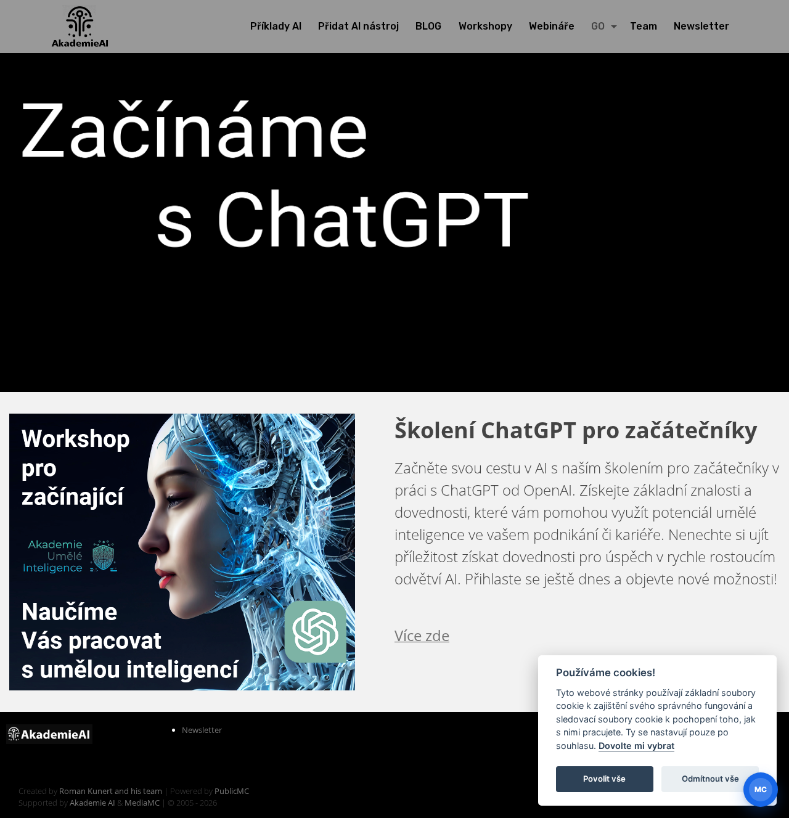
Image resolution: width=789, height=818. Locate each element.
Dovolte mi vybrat (636, 745)
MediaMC (142, 802)
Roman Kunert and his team (111, 790)
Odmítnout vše (710, 778)
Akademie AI (92, 802)
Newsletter (202, 729)
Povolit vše (604, 778)
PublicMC (232, 790)
